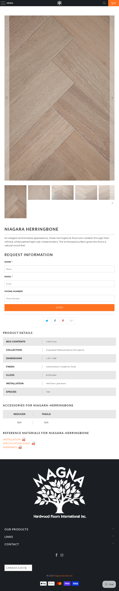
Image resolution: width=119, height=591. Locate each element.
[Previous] (6, 98)
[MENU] (1, 3)
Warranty (10, 447)
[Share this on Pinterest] (63, 320)
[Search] (104, 3)
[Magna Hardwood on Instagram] (62, 555)
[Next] (112, 98)
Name (8, 262)
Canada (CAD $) (16, 567)
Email (8, 276)
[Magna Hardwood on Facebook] (56, 555)
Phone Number (13, 291)
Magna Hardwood (63, 575)
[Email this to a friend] (71, 320)
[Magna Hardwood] (59, 3)
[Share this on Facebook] (55, 320)
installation (12, 439)
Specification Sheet (17, 443)
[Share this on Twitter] (47, 320)
